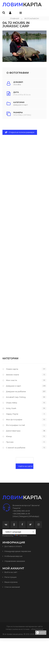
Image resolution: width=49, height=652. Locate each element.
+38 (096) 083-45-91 (21, 511)
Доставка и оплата (13, 546)
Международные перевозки (17, 551)
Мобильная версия (13, 556)
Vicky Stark (11, 408)
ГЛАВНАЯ (14, 18)
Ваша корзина (10, 582)
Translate (23, 536)
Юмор (9, 436)
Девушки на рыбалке (16, 391)
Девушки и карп (20, 105)
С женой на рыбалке (15, 447)
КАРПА (22, 5)
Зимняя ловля (12, 375)
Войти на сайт (10, 572)
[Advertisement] (24, 241)
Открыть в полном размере (21, 132)
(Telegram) (23, 516)
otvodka (17, 84)
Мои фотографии (14, 419)
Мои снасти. (11, 380)
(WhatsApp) (34, 516)
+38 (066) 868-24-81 (21, 513)
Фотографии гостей (15, 425)
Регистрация (10, 577)
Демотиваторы (13, 431)
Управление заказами (14, 561)
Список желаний (12, 587)
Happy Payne (12, 414)
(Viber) (16, 516)
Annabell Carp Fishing (16, 397)
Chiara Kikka (11, 403)
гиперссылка (12, 629)
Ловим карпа (12, 369)
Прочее (9, 442)
